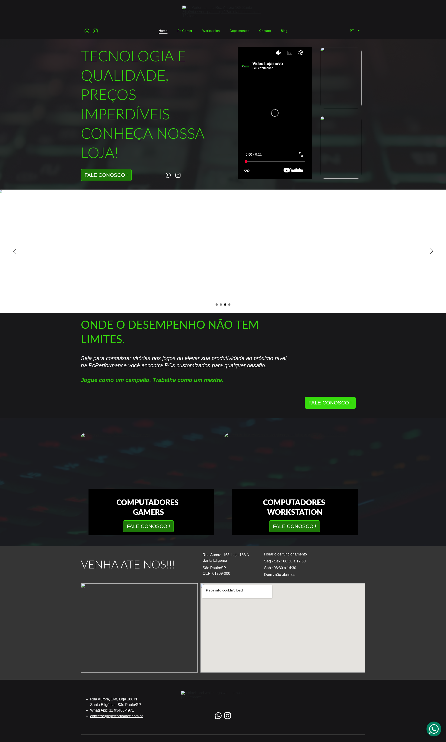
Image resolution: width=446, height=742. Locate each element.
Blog (284, 31)
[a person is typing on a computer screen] (151, 468)
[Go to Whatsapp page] (89, 31)
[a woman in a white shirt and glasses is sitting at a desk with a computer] (294, 468)
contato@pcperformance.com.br (116, 716)
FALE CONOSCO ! (106, 175)
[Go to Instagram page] (95, 31)
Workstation (211, 31)
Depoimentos (239, 31)
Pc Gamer (184, 31)
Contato (265, 31)
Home (163, 31)
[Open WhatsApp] (433, 729)
